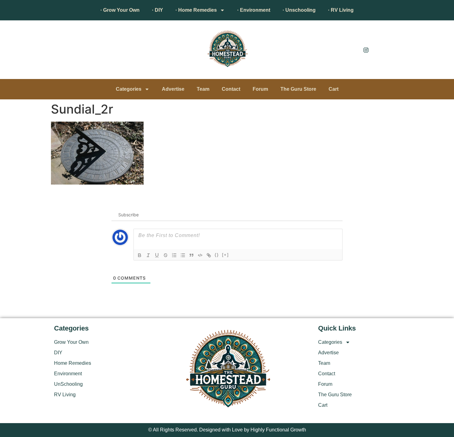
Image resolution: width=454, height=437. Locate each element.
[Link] (208, 255)
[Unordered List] (183, 255)
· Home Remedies (196, 10)
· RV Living (341, 10)
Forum (260, 89)
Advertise (173, 89)
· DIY (157, 10)
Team (203, 89)
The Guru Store (298, 89)
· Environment (253, 10)
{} (217, 254)
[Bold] (139, 255)
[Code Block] (200, 255)
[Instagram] (366, 49)
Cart (333, 89)
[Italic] (148, 255)
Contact (231, 89)
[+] (225, 254)
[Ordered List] (174, 255)
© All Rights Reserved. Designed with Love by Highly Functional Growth (227, 429)
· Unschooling (299, 10)
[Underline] (157, 255)
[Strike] (165, 255)
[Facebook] (352, 49)
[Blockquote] (191, 255)
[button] (62, 51)
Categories (128, 89)
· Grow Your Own (120, 10)
